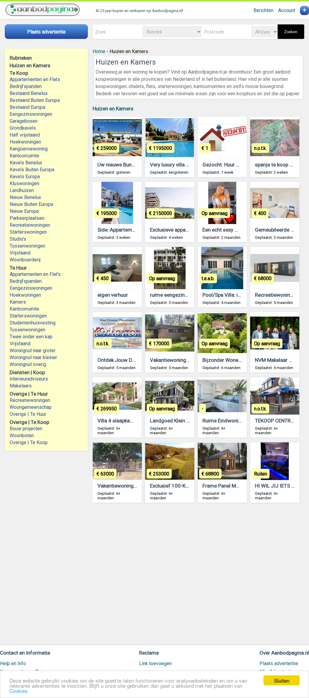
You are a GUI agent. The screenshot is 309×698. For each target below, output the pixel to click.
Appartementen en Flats (35, 79)
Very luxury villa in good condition (188, 165)
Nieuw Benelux (25, 197)
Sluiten (281, 680)
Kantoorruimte (24, 156)
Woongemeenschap (31, 407)
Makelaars (21, 386)
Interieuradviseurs (29, 379)
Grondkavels (23, 128)
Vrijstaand (20, 253)
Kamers (18, 302)
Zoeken (290, 32)
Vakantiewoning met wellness (184, 360)
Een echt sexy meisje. (226, 230)
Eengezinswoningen (31, 114)
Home (99, 51)
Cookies (18, 690)
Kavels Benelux (26, 163)
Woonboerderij (25, 260)
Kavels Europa (25, 176)
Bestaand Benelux (29, 93)
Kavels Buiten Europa (32, 169)
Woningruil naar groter (33, 350)
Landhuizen (22, 190)
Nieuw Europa (24, 211)
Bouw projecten (26, 428)
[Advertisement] (198, 576)
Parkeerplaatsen (27, 218)
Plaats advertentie (279, 663)
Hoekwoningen (25, 142)
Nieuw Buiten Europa (31, 204)
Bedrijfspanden (26, 86)
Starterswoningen (28, 232)
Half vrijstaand (25, 135)
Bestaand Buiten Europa (35, 100)
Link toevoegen (155, 663)
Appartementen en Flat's (35, 274)
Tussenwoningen (27, 246)
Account (286, 10)
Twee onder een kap (31, 337)
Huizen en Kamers (113, 109)
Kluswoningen (24, 183)
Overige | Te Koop (29, 442)
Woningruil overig (28, 364)
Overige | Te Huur (28, 414)
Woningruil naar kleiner (33, 357)
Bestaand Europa (27, 107)
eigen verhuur (112, 295)
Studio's (18, 239)
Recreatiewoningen (30, 225)
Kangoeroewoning (29, 149)
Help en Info (13, 663)
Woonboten (22, 435)
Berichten (263, 10)
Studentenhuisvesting (33, 323)
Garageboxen (23, 121)
